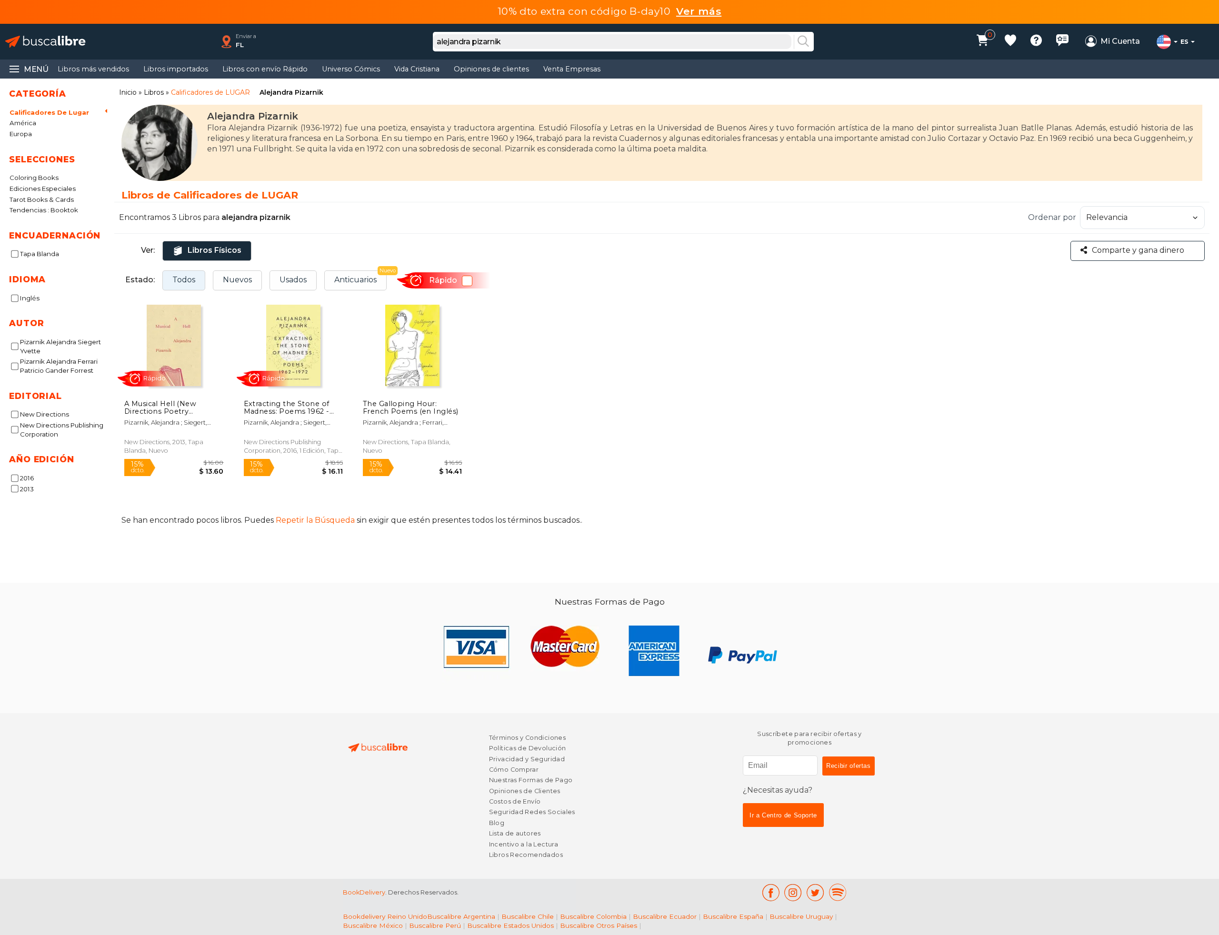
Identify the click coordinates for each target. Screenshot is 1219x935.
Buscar (803, 42)
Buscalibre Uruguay (801, 916)
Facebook (770, 892)
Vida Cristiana (417, 69)
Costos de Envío (515, 801)
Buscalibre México (373, 925)
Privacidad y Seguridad (527, 759)
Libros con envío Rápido (265, 69)
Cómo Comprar (514, 769)
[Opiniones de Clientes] (1062, 41)
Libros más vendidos (93, 69)
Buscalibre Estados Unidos (510, 925)
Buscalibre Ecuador (665, 916)
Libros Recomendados (526, 854)
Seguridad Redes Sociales (532, 812)
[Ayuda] (1036, 41)
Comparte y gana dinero (1138, 250)
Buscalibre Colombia (593, 916)
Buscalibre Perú (435, 925)
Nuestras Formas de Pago (531, 780)
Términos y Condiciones (527, 737)
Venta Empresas (571, 69)
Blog (497, 822)
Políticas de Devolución (527, 748)
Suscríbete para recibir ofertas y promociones (809, 738)
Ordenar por (1052, 217)
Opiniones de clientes (491, 69)
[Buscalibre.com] (45, 41)
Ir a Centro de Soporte (783, 815)
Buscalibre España (733, 916)
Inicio (128, 92)
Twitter (815, 892)
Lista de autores (515, 833)
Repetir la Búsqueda (315, 520)
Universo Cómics (351, 69)
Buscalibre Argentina (461, 916)
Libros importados (175, 69)
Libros (154, 92)
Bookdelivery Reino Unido (385, 916)
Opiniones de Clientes (524, 791)
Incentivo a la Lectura (523, 844)
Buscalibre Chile (527, 916)
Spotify (837, 892)
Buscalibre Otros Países (598, 925)
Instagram (793, 892)
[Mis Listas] (1010, 41)
